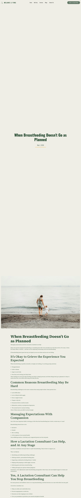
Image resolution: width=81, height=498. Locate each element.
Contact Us (51, 2)
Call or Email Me (73, 2)
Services (41, 2)
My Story (36, 2)
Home (31, 2)
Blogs (46, 2)
